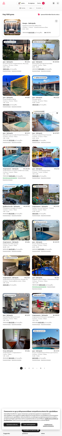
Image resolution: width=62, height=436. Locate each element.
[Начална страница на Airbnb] (4, 3)
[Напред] (44, 368)
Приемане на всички (12, 424)
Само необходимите (29, 424)
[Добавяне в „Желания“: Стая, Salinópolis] (27, 331)
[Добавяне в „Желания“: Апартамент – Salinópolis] (27, 148)
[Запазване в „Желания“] (56, 21)
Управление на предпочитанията (48, 425)
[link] (17, 368)
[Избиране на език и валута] (53, 3)
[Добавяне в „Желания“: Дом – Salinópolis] (27, 41)
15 (40, 368)
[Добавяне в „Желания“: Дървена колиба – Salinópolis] (27, 186)
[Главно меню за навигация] (57, 3)
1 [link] (21, 368)
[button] (31, 32)
